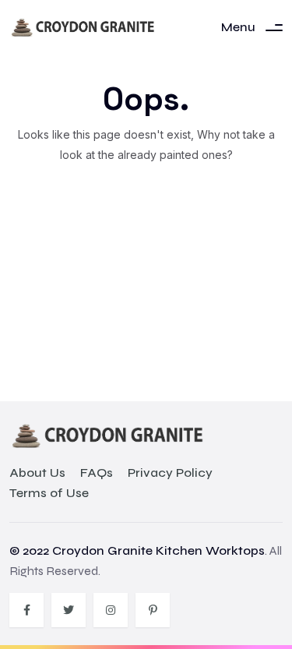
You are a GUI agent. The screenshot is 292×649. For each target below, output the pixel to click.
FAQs (96, 473)
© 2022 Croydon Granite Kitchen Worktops (137, 550)
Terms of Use (49, 493)
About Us (37, 473)
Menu (238, 26)
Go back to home (146, 180)
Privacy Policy (170, 473)
